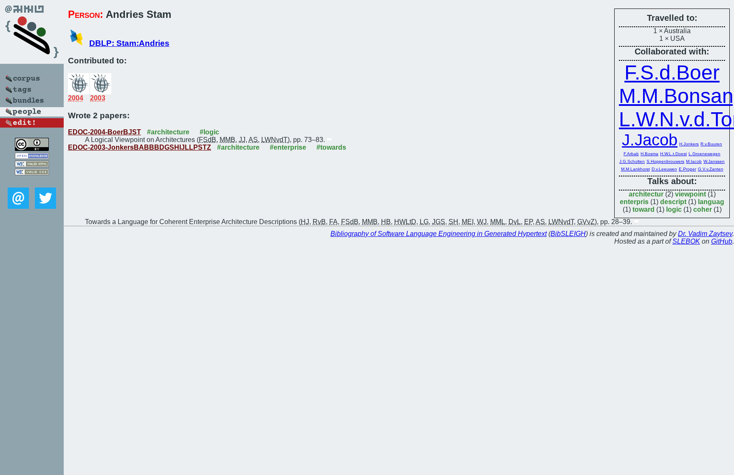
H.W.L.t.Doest (673, 153)
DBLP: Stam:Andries (129, 43)
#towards (331, 147)
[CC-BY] (32, 148)
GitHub (721, 241)
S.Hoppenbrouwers (665, 161)
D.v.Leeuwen (664, 169)
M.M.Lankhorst (635, 169)
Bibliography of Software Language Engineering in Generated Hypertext (438, 233)
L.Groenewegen (704, 153)
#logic (209, 132)
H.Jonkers (689, 144)
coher (702, 209)
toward (643, 209)
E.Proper (687, 169)
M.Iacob (694, 161)
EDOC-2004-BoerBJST (104, 132)
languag (711, 201)
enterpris (634, 201)
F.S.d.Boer (672, 72)
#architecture (168, 132)
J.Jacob (650, 140)
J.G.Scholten (632, 161)
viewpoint (690, 194)
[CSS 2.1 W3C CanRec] (32, 181)
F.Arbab (631, 153)
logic (674, 209)
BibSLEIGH (568, 233)
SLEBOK (686, 241)
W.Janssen (714, 161)
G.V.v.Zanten (710, 169)
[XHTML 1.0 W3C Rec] (32, 164)
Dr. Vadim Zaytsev (705, 233)
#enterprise (288, 147)
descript (673, 201)
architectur (646, 194)
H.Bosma (649, 153)
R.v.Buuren (711, 144)
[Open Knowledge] (32, 156)
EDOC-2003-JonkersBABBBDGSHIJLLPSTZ (139, 147)
